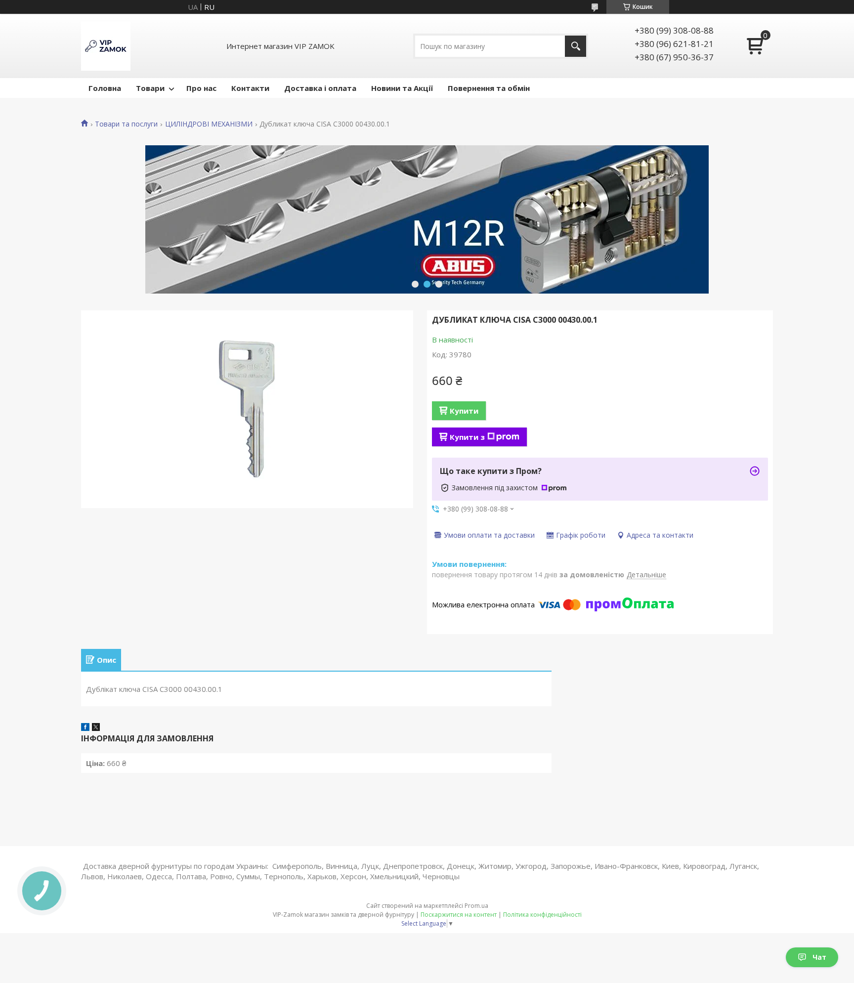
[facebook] (85, 728)
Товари (150, 88)
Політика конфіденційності (542, 914)
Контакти (250, 88)
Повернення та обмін (489, 88)
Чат (819, 957)
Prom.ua (476, 905)
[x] (96, 728)
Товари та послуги (126, 124)
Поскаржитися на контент (459, 914)
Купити (464, 411)
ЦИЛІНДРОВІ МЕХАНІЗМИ (209, 124)
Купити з (467, 437)
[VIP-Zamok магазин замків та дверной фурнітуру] (105, 46)
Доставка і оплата (320, 88)
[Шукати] (575, 46)
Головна (104, 88)
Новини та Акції (402, 88)
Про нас (201, 88)
